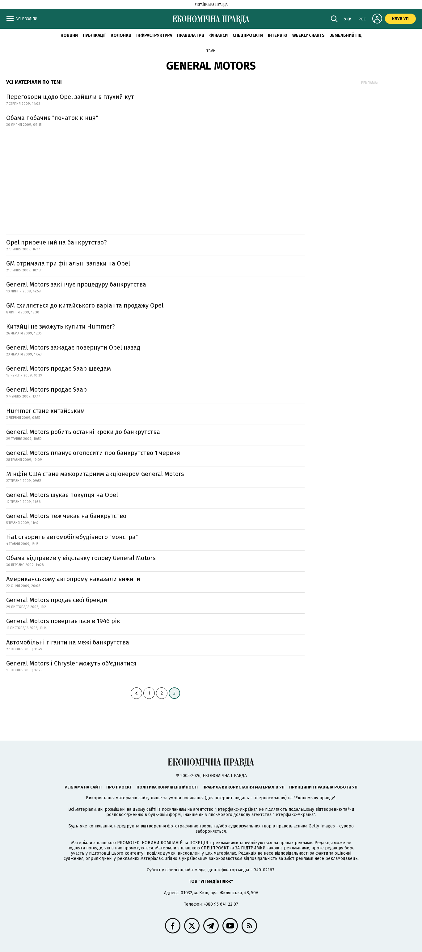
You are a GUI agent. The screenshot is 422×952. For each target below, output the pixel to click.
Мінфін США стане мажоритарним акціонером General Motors (95, 474)
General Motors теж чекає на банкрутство (66, 516)
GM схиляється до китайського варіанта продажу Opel (84, 305)
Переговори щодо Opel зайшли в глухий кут (70, 96)
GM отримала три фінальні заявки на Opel (68, 263)
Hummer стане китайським (45, 410)
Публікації (94, 35)
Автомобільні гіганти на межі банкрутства (67, 642)
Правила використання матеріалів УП (243, 787)
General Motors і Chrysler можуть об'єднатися (71, 663)
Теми (211, 51)
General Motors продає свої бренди (56, 600)
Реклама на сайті (83, 787)
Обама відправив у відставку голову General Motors (81, 558)
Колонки (121, 35)
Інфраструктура (154, 35)
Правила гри (190, 35)
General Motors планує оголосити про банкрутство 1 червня (93, 453)
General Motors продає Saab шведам (58, 368)
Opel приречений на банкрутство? (56, 242)
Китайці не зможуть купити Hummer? (60, 326)
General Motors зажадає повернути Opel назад (73, 347)
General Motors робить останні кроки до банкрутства (83, 432)
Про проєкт (119, 787)
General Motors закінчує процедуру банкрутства (76, 284)
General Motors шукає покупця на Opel (62, 495)
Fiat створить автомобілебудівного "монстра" (72, 537)
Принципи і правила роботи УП (323, 787)
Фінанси (218, 35)
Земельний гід (346, 35)
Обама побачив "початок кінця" (52, 117)
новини (69, 35)
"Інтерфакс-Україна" (236, 809)
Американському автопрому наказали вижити (73, 579)
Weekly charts (308, 35)
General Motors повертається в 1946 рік (63, 621)
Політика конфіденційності (167, 787)
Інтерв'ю (277, 35)
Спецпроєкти (248, 35)
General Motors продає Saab (46, 389)
